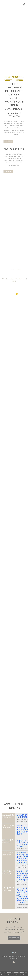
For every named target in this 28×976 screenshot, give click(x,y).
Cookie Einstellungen (21, 974)
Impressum (4, 974)
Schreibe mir (14, 938)
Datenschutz (11, 974)
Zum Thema (8, 141)
